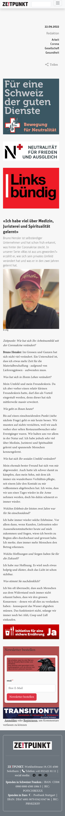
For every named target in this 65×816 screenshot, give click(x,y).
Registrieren (30, 720)
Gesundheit (52, 52)
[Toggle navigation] (58, 3)
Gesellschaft (52, 48)
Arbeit (55, 39)
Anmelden (11, 720)
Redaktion (52, 33)
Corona (54, 44)
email (9, 681)
